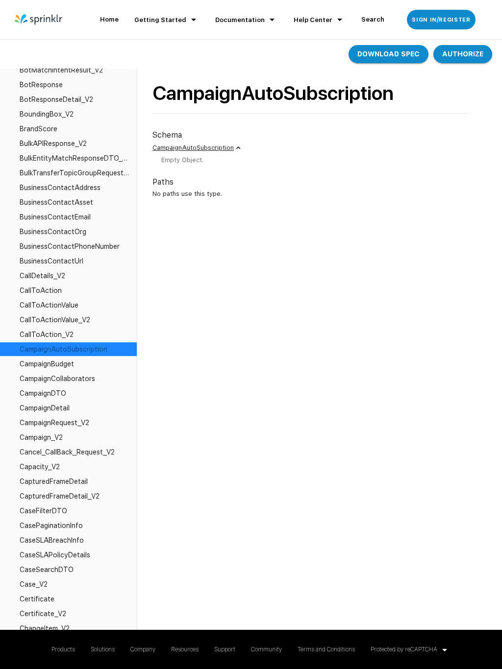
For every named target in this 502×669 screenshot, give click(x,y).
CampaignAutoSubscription (193, 147)
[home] (39, 19)
